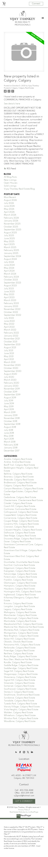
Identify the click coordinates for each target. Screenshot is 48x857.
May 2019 (9, 407)
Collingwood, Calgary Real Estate (21, 512)
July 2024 (9, 262)
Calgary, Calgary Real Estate (22, 88)
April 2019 (9, 409)
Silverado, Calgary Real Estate (19, 683)
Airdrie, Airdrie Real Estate (17, 462)
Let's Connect (24, 801)
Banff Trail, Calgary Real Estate (19, 465)
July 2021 (8, 351)
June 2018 (9, 433)
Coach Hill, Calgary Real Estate (19, 506)
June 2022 (9, 321)
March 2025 (10, 247)
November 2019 (12, 389)
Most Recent (10, 197)
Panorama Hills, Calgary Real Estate (22, 645)
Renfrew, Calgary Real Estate (18, 654)
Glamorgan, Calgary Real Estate (20, 583)
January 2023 (11, 306)
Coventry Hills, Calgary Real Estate (21, 524)
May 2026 (9, 209)
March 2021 (9, 362)
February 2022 (11, 333)
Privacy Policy (23, 810)
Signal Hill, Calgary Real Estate (19, 680)
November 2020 (12, 365)
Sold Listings (10, 186)
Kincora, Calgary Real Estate (18, 604)
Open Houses (10, 183)
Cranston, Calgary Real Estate (19, 527)
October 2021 (10, 342)
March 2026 (10, 215)
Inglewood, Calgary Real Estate (20, 595)
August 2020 (10, 374)
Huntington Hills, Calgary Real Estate (22, 592)
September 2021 (12, 345)
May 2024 (9, 268)
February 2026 (11, 218)
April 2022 (9, 327)
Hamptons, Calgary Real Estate (19, 586)
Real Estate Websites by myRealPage (24, 812)
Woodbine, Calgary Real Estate (20, 721)
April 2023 (9, 297)
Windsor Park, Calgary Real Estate (21, 718)
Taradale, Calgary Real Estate (19, 701)
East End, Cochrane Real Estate (19, 565)
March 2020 (10, 380)
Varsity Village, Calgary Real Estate (22, 707)
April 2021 (9, 359)
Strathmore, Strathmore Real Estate (22, 695)
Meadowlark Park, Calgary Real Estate (23, 624)
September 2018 (12, 424)
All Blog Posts (10, 177)
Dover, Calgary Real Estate (17, 542)
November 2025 (12, 224)
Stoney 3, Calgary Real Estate (19, 692)
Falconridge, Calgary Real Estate (20, 574)
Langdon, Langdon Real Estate (19, 606)
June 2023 (9, 292)
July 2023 (9, 289)
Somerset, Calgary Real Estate (19, 686)
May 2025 (9, 242)
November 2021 (12, 339)
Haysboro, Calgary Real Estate (19, 589)
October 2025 (11, 227)
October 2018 (10, 421)
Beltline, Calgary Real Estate (18, 474)
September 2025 (12, 230)
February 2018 (11, 445)
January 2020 (11, 386)
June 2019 (9, 404)
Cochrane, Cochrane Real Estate (20, 509)
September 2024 (12, 256)
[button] (16, 752)
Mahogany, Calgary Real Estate (20, 612)
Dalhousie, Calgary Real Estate (19, 533)
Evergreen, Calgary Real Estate (19, 571)
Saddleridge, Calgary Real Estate (21, 668)
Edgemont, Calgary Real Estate (19, 568)
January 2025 (11, 253)
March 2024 (10, 274)
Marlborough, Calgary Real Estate (21, 618)
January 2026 (11, 221)
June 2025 (9, 239)
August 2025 (10, 233)
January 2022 (11, 336)
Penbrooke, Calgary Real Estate (20, 648)
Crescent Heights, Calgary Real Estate (23, 530)
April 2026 (9, 212)
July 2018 (8, 430)
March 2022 (10, 330)
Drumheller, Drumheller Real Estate (21, 562)
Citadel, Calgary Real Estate (18, 503)
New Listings (10, 180)
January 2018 (10, 448)
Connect (36, 4)
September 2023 (12, 283)
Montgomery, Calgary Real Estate (21, 633)
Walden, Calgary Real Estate (18, 713)
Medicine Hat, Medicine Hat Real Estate (24, 627)
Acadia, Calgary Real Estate (18, 459)
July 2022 (9, 318)
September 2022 (12, 315)
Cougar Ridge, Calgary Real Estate (21, 521)
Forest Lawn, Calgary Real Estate (20, 577)
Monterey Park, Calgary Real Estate (21, 630)
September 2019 (12, 395)
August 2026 (10, 200)
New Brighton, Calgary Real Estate (21, 636)
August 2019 (10, 398)
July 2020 (9, 377)
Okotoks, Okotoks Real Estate (18, 642)
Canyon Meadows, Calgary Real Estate (23, 489)
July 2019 (8, 401)
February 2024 (11, 277)
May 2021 (9, 356)
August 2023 (10, 286)
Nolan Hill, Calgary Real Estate (19, 639)
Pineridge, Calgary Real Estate (19, 651)
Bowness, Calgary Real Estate (19, 477)
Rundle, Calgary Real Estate (18, 662)
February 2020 (11, 383)
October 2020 (11, 368)
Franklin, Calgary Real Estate (18, 580)
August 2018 (10, 427)
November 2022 (12, 309)
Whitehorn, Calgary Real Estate (20, 715)
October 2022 (11, 312)
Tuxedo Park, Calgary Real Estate (20, 704)
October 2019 (10, 392)
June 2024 (9, 265)
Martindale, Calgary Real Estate (20, 621)
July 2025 (9, 236)
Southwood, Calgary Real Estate (20, 689)
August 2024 (10, 259)
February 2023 (11, 303)
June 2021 (9, 353)
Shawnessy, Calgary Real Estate (20, 677)
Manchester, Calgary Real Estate (20, 615)
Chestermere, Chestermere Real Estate (23, 500)
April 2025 (9, 244)
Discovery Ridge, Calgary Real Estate (22, 539)
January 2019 (10, 415)
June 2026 (9, 206)
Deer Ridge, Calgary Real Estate (20, 536)
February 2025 (11, 250)
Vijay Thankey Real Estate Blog (19, 189)
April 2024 (9, 271)
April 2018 (9, 439)
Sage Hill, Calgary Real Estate (19, 671)
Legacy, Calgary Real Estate (18, 609)
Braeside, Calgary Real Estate (19, 480)
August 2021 (10, 348)
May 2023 (9, 294)
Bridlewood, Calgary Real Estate (20, 483)
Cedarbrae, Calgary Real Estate (20, 497)
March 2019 (9, 412)
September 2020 (12, 371)
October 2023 (11, 280)
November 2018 (12, 418)
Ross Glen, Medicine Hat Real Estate (22, 659)
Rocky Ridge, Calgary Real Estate (20, 657)
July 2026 (9, 203)
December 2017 (11, 451)
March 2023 (10, 300)
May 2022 (9, 324)
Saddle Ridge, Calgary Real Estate (21, 665)
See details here (12, 104)
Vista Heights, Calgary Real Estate (21, 710)
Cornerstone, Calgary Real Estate (20, 518)
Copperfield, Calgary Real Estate (20, 515)
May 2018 (8, 436)
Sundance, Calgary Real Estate (19, 698)
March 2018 (9, 442)
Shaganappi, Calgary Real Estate (21, 674)
